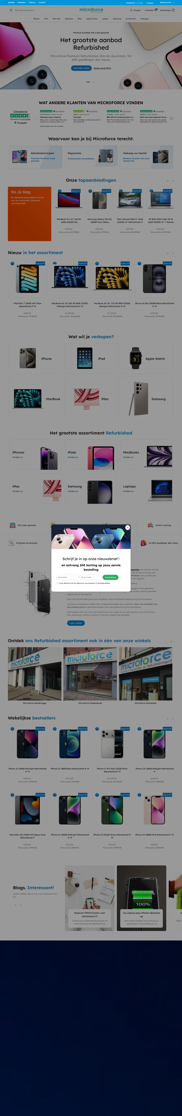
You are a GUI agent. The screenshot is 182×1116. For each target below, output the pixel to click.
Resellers (22, 2)
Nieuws (32, 2)
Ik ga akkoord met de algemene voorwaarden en (84, 583)
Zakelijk (11, 2)
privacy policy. (104, 583)
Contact (42, 2)
